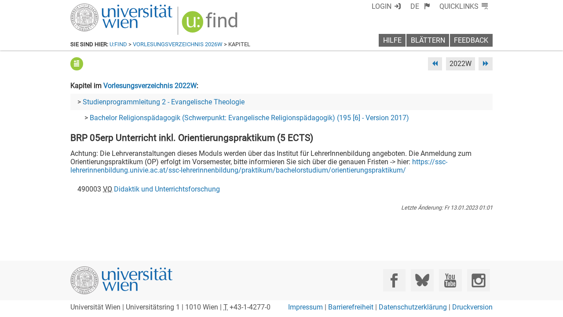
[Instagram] (478, 280)
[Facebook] (394, 280)
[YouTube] (450, 280)
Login (381, 6)
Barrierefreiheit (350, 307)
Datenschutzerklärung (413, 307)
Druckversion (472, 307)
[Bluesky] (422, 280)
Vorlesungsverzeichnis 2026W (178, 44)
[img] (211, 25)
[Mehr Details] (76, 63)
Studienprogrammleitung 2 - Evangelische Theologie (164, 102)
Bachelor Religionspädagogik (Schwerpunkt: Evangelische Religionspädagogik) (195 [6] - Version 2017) (249, 118)
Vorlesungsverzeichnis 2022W (150, 85)
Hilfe (392, 40)
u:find (118, 44)
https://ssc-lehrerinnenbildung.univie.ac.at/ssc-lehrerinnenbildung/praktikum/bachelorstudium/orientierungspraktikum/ (258, 166)
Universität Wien (100, 8)
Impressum (305, 307)
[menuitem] (420, 6)
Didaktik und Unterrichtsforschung (167, 189)
